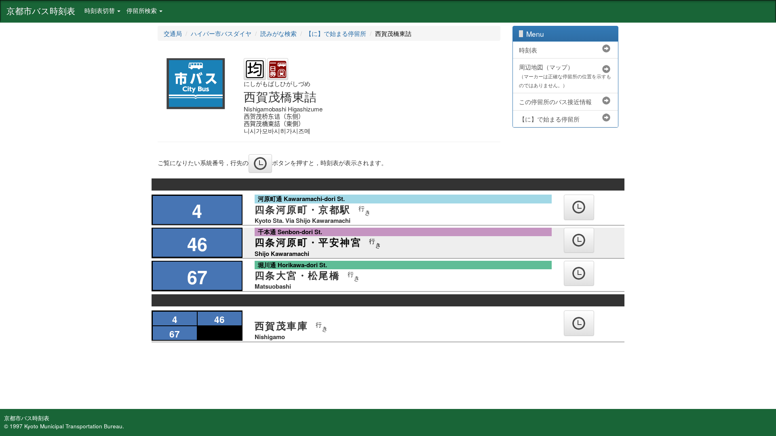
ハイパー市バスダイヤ (221, 33)
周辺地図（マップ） (565, 75)
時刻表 (528, 50)
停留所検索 (142, 10)
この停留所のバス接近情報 (555, 101)
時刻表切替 (100, 10)
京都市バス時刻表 (40, 10)
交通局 (173, 33)
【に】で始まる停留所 (336, 33)
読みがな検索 (278, 33)
